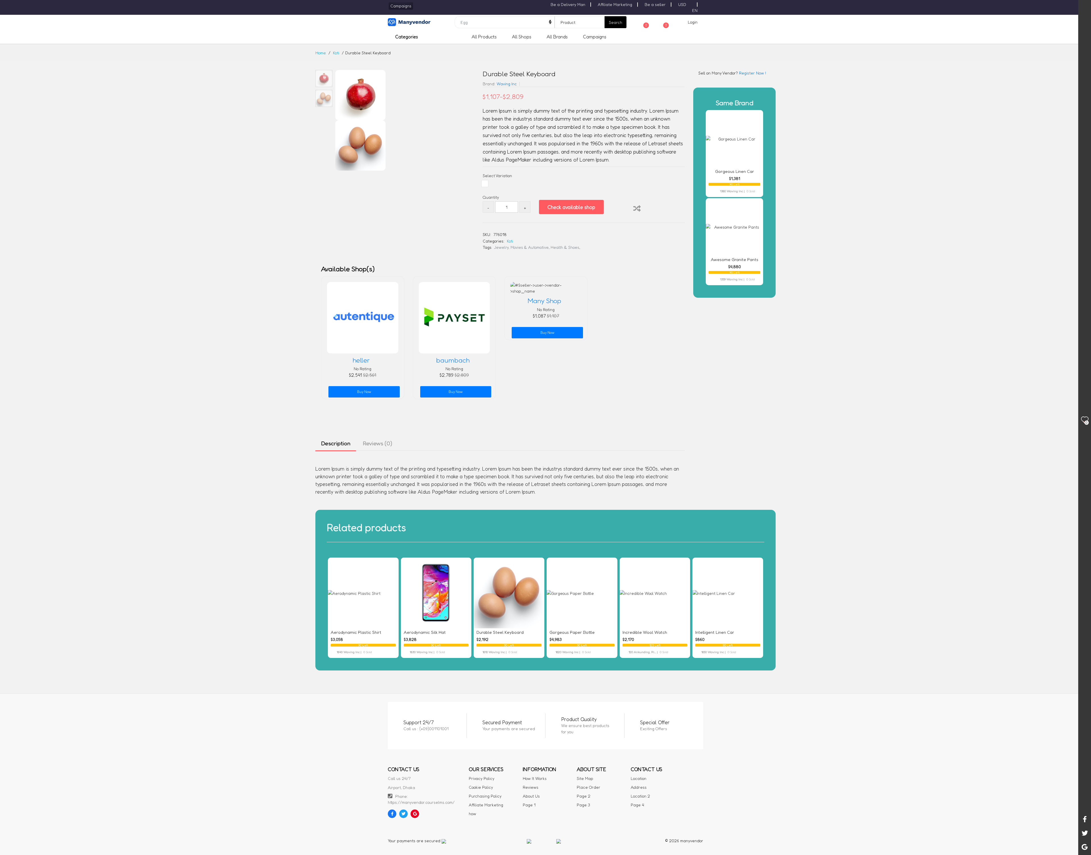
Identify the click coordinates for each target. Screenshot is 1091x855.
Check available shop (571, 207)
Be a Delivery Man (568, 4)
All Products (484, 37)
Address (639, 787)
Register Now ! (752, 73)
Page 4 (637, 804)
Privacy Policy (481, 778)
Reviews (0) (377, 443)
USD (682, 4)
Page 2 (583, 796)
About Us (531, 796)
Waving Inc (507, 83)
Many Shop (544, 301)
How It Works (535, 778)
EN (695, 10)
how (472, 813)
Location (638, 778)
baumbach (453, 360)
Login (693, 22)
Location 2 (640, 796)
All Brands (557, 37)
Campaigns (594, 37)
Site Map (585, 778)
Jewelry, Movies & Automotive (521, 247)
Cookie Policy (481, 787)
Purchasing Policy (485, 796)
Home (320, 52)
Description (335, 443)
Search (615, 22)
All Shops (521, 37)
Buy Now (364, 392)
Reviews (530, 787)
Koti (336, 52)
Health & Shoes (565, 247)
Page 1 (529, 804)
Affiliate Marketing (615, 4)
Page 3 (583, 804)
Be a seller (655, 4)
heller (361, 360)
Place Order (588, 787)
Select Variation (497, 175)
